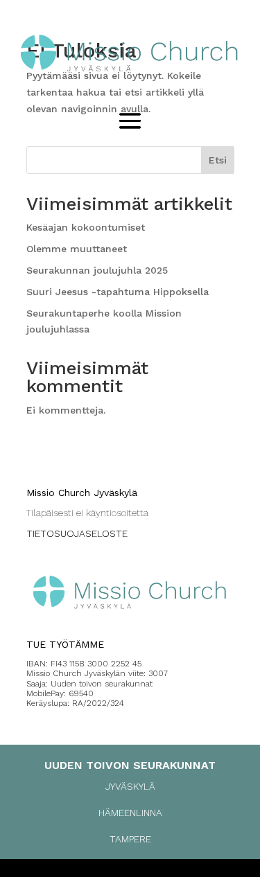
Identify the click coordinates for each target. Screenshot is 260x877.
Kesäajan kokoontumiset (85, 227)
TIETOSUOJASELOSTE (77, 533)
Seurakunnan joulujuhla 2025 (97, 270)
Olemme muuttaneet (76, 248)
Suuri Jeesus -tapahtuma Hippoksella (117, 291)
